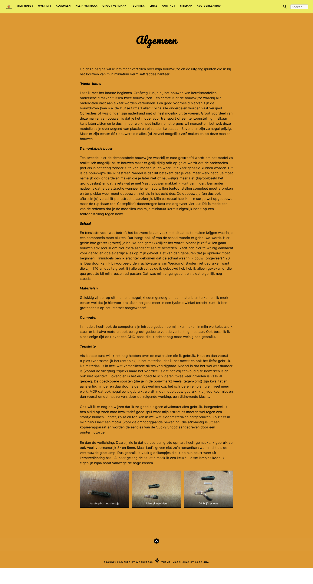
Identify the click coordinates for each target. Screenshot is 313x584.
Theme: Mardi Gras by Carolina (185, 562)
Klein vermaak (87, 5)
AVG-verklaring (209, 5)
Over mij (44, 5)
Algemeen (63, 5)
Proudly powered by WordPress (128, 562)
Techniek (138, 5)
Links (154, 5)
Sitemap (186, 5)
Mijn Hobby (25, 5)
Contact (168, 5)
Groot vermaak (114, 5)
